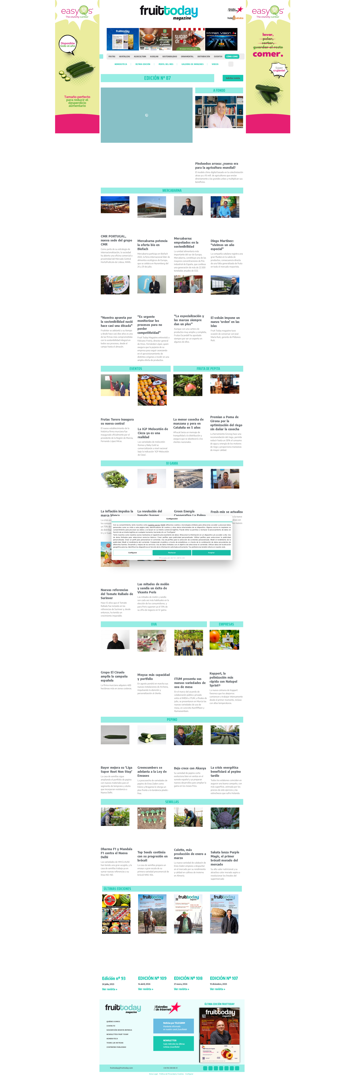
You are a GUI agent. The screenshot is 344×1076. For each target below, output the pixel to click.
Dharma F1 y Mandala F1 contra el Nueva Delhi (116, 853)
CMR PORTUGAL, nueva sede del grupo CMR (116, 240)
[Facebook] (216, 1068)
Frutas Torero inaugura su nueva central (117, 421)
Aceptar (211, 553)
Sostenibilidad (169, 56)
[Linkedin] (221, 1068)
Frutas (112, 56)
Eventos (218, 56)
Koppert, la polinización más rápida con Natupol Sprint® (223, 679)
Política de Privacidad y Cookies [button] (171, 1074)
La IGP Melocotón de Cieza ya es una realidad (153, 433)
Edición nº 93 (114, 978)
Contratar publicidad (116, 1047)
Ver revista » (109, 989)
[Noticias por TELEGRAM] (159, 1024)
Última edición (142, 64)
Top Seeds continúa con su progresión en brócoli (152, 856)
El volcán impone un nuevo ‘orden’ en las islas (225, 322)
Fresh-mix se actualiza (227, 512)
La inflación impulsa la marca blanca (117, 513)
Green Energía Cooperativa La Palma (190, 513)
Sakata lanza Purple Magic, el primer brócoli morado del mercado (225, 858)
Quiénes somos (113, 1021)
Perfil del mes (166, 64)
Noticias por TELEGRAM (174, 1023)
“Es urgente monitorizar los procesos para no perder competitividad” (149, 325)
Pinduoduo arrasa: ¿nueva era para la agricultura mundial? (216, 165)
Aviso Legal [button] (153, 1074)
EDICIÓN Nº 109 (152, 978)
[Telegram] (232, 1068)
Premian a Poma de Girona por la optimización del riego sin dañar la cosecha (226, 423)
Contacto (111, 1026)
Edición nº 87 (157, 78)
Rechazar (172, 553)
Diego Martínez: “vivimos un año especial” (222, 245)
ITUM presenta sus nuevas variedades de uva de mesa (190, 683)
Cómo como (232, 56)
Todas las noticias (115, 1043)
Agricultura (140, 56)
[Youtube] (226, 1068)
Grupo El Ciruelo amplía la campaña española (114, 676)
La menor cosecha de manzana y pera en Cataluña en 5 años (188, 423)
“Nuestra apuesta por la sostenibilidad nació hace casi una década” (117, 322)
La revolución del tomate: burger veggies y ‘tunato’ (150, 515)
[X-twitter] (205, 1068)
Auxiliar (154, 56)
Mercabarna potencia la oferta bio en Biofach (152, 245)
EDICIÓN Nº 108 (188, 978)
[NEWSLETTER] (159, 1041)
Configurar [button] (189, 1074)
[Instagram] (210, 1068)
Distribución (204, 56)
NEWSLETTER (169, 1040)
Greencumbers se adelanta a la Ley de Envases (152, 771)
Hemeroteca (121, 64)
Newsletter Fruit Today (117, 1034)
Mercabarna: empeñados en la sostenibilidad (186, 242)
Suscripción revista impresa (119, 1030)
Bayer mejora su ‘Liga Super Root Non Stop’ (116, 769)
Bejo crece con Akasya (190, 768)
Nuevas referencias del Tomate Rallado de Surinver (117, 594)
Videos (215, 64)
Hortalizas (124, 56)
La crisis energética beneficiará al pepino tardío (226, 771)
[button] (101, 56)
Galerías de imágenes (192, 64)
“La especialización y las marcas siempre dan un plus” (189, 320)
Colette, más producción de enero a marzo (190, 854)
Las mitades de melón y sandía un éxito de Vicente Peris (153, 588)
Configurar (132, 553)
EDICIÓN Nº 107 (224, 978)
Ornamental (187, 56)
